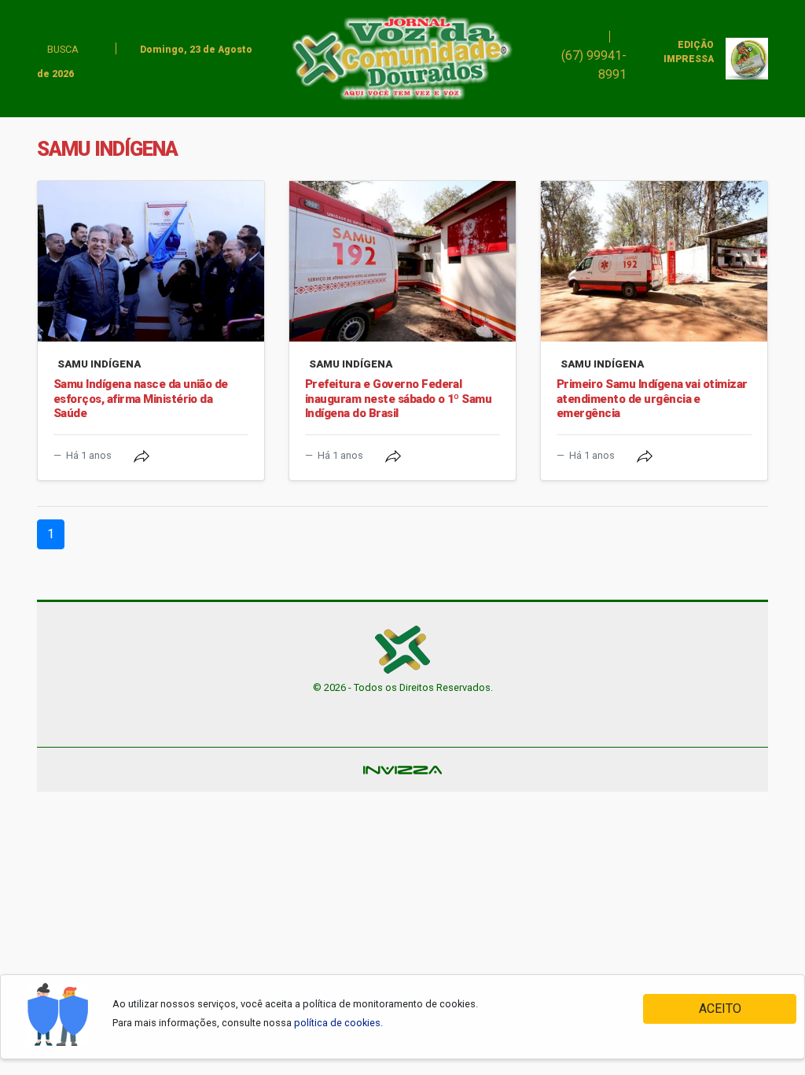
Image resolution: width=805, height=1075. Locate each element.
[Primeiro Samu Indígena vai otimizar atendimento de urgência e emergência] (654, 261)
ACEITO (720, 1008)
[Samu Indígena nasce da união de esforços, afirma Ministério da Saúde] (151, 261)
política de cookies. (338, 1023)
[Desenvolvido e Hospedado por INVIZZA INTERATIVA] (402, 769)
